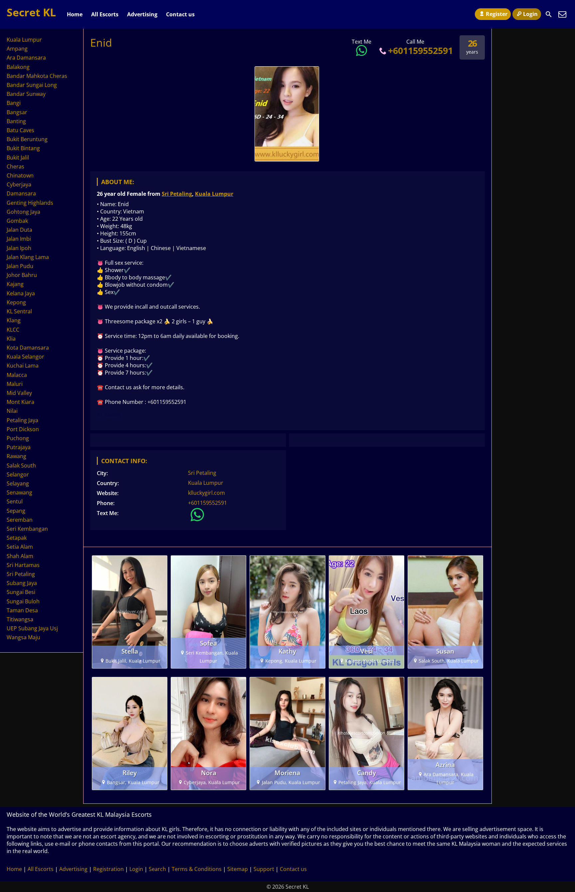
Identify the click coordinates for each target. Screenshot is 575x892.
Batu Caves (20, 130)
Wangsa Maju (23, 637)
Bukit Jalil (18, 157)
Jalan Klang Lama (28, 257)
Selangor (18, 474)
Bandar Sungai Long (32, 85)
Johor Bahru (22, 275)
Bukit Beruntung (27, 139)
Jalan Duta (19, 229)
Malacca (17, 375)
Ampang (17, 48)
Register (496, 14)
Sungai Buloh (23, 601)
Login (530, 14)
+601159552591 (420, 50)
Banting (16, 121)
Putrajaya (19, 447)
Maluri (15, 384)
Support (264, 869)
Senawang (19, 492)
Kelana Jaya (21, 293)
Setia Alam (20, 546)
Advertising (142, 14)
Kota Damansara (28, 347)
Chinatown (20, 175)
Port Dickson (23, 429)
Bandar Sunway (26, 94)
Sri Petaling (177, 193)
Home (75, 14)
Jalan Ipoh (19, 248)
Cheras (15, 166)
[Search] (549, 14)
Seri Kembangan (27, 528)
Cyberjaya (19, 184)
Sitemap (237, 869)
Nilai (12, 411)
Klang (14, 320)
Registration (108, 869)
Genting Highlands (30, 202)
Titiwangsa (20, 619)
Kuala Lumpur (214, 193)
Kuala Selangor (25, 356)
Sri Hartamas (23, 565)
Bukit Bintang (23, 148)
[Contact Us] (562, 14)
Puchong (18, 438)
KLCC (13, 329)
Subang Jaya (22, 583)
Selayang (18, 483)
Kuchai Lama (23, 365)
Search (157, 869)
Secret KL (31, 12)
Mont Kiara (20, 402)
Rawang (16, 456)
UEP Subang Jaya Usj (32, 628)
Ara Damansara (26, 57)
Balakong (18, 67)
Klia (11, 338)
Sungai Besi (21, 592)
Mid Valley (19, 393)
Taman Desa (22, 610)
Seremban (20, 519)
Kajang (15, 284)
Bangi (14, 103)
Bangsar (17, 112)
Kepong (16, 302)
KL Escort (109, 414)
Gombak (17, 220)
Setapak (17, 537)
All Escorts (104, 14)
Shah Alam (20, 556)
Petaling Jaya (22, 420)
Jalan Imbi (19, 238)
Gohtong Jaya (23, 211)
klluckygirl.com (206, 492)
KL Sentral (19, 311)
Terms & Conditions (197, 869)
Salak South (21, 465)
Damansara (21, 193)
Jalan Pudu (20, 266)
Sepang (16, 510)
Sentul (15, 501)
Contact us (180, 14)
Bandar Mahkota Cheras (37, 76)
